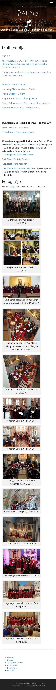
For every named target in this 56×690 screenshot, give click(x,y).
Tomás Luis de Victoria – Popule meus (20, 107)
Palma (26, 683)
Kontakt (10, 670)
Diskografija (12, 668)
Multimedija (12, 665)
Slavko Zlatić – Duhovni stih (15, 127)
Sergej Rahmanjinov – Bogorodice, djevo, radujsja (26, 103)
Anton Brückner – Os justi (14, 84)
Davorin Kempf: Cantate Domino (18, 168)
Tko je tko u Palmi (15, 662)
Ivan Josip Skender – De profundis (18, 89)
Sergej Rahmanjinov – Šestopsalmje (19, 98)
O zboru (10, 660)
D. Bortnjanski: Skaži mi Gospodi (17, 154)
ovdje (12, 186)
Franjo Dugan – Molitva (13, 93)
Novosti (10, 657)
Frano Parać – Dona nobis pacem (18, 132)
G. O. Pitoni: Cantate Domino (15, 159)
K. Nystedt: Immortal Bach (14, 163)
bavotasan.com (39, 685)
